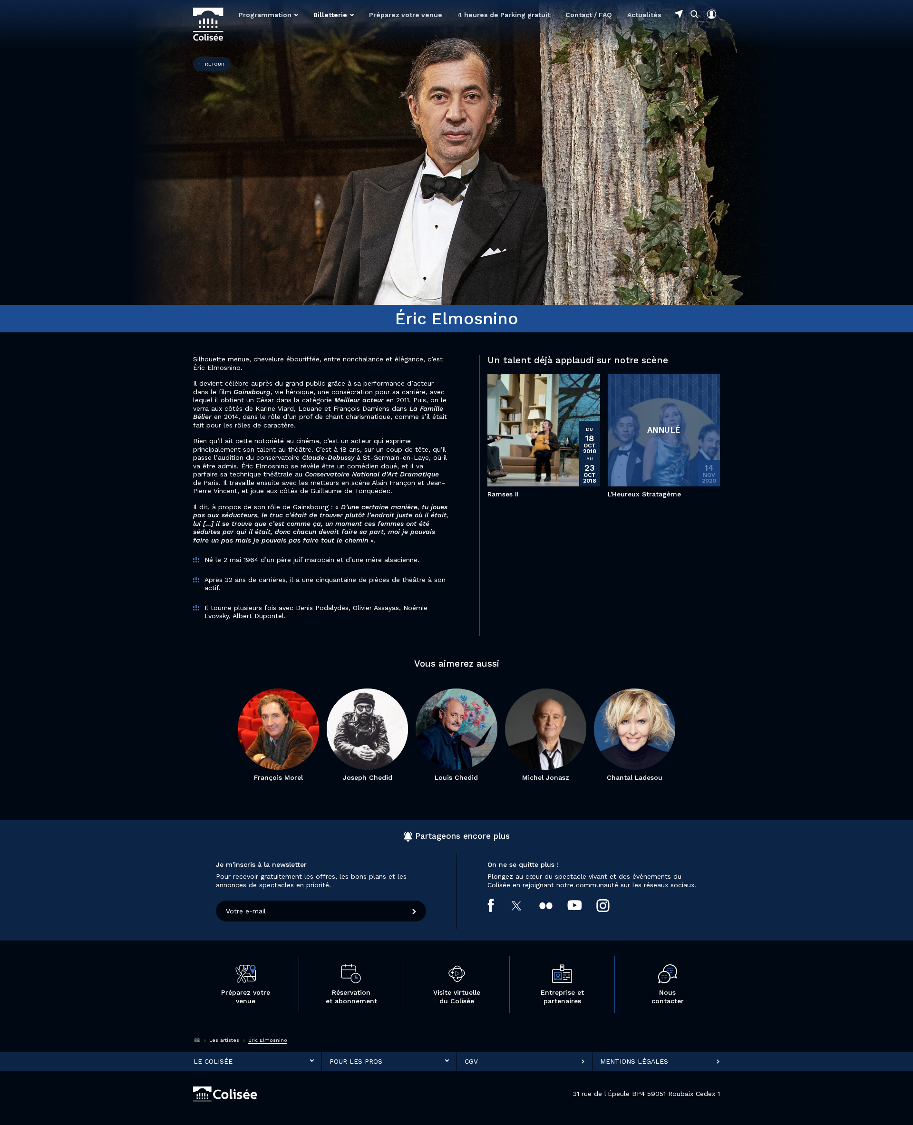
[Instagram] (610, 905)
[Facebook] (498, 905)
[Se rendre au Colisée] (679, 14)
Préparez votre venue (405, 15)
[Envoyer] (414, 911)
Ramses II (503, 494)
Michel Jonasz (545, 777)
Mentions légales (634, 1061)
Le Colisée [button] (213, 1061)
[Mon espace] (711, 14)
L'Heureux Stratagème (644, 494)
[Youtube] (582, 905)
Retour (214, 64)
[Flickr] (553, 905)
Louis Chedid (456, 777)
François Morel (278, 777)
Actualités (644, 15)
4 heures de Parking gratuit (503, 15)
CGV (471, 1061)
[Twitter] (524, 905)
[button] (268, 14)
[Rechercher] (695, 14)
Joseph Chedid (367, 777)
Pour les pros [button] (356, 1061)
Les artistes (224, 1040)
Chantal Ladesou (634, 777)
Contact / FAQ (588, 15)
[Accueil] (197, 1040)
